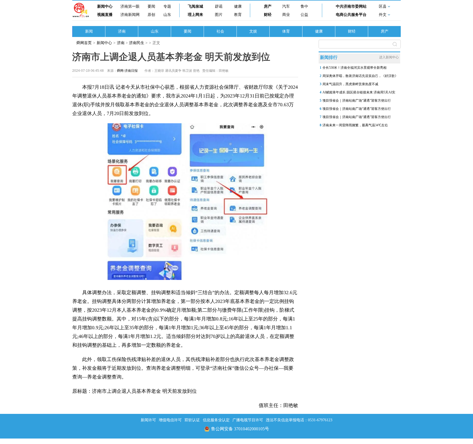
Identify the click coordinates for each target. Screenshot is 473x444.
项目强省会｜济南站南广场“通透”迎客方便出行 (356, 100)
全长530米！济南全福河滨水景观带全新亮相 (354, 68)
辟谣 (219, 6)
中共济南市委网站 (351, 6)
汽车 (286, 6)
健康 (238, 6)
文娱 (253, 31)
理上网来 (195, 15)
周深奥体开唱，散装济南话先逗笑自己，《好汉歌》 (360, 76)
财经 (268, 15)
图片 (219, 15)
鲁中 (304, 6)
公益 (304, 15)
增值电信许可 (170, 420)
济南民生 (136, 43)
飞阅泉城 (195, 6)
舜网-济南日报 (127, 71)
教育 (238, 15)
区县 (383, 6)
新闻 (89, 31)
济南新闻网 (130, 15)
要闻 (151, 6)
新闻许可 (148, 420)
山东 (167, 15)
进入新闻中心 (389, 57)
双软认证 (192, 420)
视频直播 (105, 15)
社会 (220, 31)
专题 (167, 6)
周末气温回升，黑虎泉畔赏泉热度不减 (350, 84)
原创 (151, 15)
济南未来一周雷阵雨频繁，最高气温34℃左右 (355, 125)
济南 (122, 31)
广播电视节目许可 (247, 420)
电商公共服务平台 (351, 15)
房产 (268, 6)
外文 (383, 15)
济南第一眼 (130, 6)
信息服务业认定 (216, 420)
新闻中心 (105, 6)
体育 (286, 31)
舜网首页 (84, 43)
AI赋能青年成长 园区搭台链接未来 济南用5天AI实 (358, 92)
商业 (286, 15)
